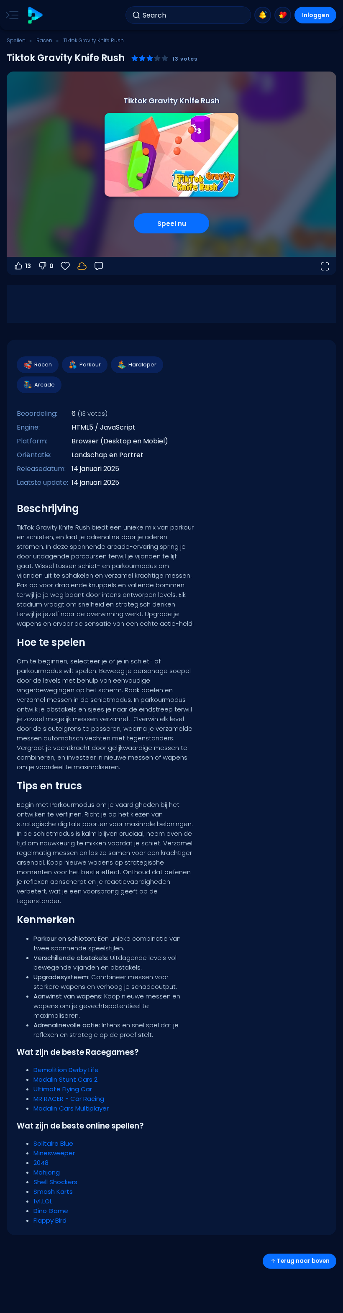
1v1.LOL (42, 1201)
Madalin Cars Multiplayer (71, 1108)
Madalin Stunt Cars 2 (65, 1079)
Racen (44, 40)
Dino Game (50, 1210)
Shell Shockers (55, 1181)
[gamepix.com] (35, 15)
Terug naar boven (303, 1261)
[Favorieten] (282, 15)
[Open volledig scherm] (325, 266)
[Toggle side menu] (10, 15)
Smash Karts (53, 1191)
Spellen (16, 40)
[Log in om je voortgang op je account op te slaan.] (82, 266)
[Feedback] (99, 266)
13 (28, 266)
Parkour (90, 365)
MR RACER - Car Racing (68, 1098)
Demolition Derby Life (66, 1069)
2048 (41, 1162)
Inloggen (315, 15)
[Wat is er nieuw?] (262, 15)
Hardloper (142, 365)
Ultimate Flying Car (62, 1089)
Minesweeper (54, 1153)
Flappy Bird (50, 1220)
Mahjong (46, 1172)
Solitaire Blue (53, 1143)
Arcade (44, 385)
